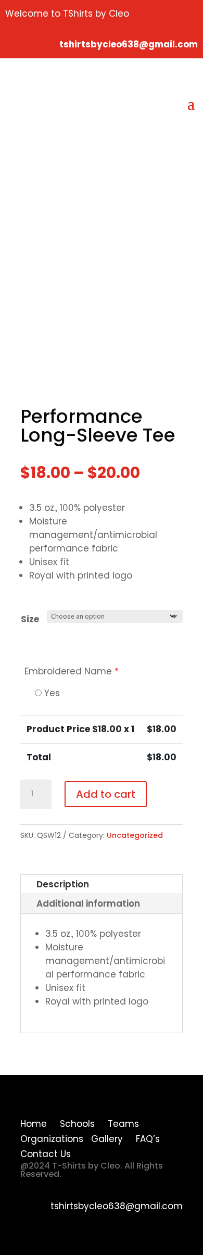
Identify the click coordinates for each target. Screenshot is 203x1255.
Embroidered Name (71, 671)
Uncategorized (135, 835)
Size (30, 619)
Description (62, 884)
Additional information (88, 903)
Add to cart (105, 794)
